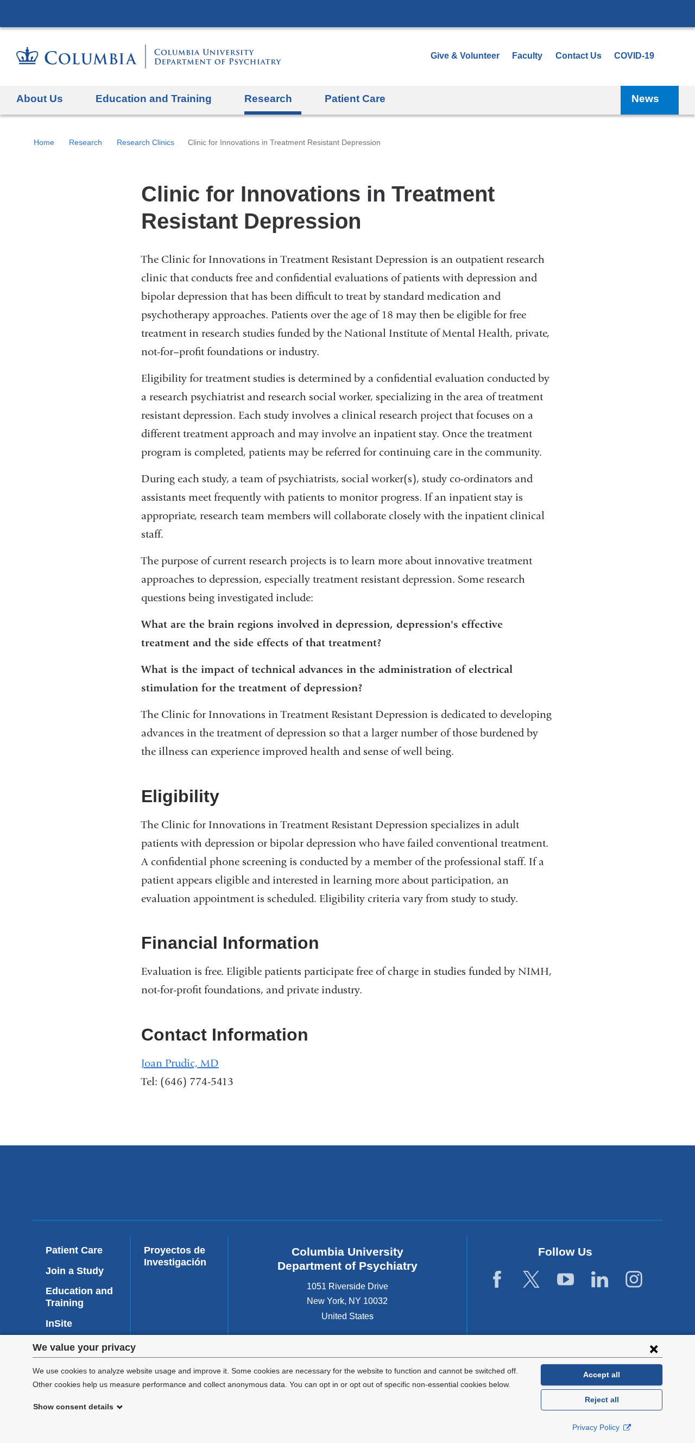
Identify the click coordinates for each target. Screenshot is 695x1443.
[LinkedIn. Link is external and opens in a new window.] (600, 1279)
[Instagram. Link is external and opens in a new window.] (634, 1279)
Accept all (601, 1374)
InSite (59, 1323)
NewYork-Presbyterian (269, 1185)
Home (44, 142)
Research (85, 142)
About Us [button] (39, 98)
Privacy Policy (597, 1427)
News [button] (645, 98)
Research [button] (268, 98)
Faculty (527, 55)
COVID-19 (634, 55)
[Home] (148, 56)
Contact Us (578, 55)
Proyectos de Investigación (175, 1256)
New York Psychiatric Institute (425, 1185)
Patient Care (355, 98)
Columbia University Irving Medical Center (347, 13)
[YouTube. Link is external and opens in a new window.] (565, 1279)
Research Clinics (145, 142)
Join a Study (75, 1270)
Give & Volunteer (465, 55)
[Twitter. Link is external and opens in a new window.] (531, 1279)
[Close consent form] (653, 1348)
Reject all (602, 1399)
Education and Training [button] (154, 98)
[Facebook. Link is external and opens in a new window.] (497, 1279)
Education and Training (79, 1297)
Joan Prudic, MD (180, 1063)
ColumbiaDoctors (582, 1182)
